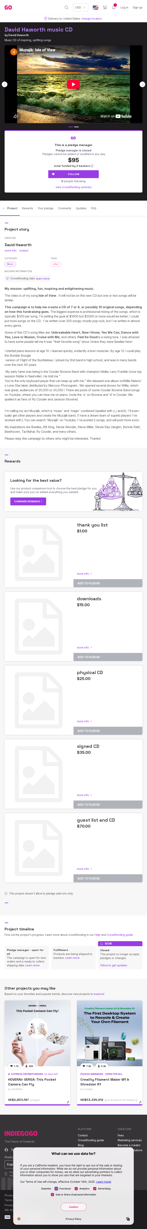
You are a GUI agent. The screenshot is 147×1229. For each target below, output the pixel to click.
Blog (81, 1145)
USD (78, 7)
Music (10, 264)
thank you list (92, 525)
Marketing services (130, 1140)
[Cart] (104, 7)
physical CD (90, 672)
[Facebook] (6, 1150)
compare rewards (27, 501)
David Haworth (18, 35)
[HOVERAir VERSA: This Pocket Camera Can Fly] (37, 1033)
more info (11, 250)
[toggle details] (70, 1104)
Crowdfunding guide (120, 934)
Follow (73, 174)
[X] (12, 1150)
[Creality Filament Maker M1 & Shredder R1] (109, 1033)
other (56, 264)
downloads (89, 599)
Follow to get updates (113, 965)
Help (97, 934)
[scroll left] (4, 84)
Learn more (32, 965)
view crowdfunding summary (74, 187)
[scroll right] (142, 84)
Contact (83, 1135)
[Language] (95, 8)
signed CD (88, 746)
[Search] (66, 7)
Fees (121, 1135)
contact (23, 250)
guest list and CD (96, 820)
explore (99, 994)
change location (91, 18)
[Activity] (113, 7)
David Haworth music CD (39, 29)
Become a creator (129, 1145)
